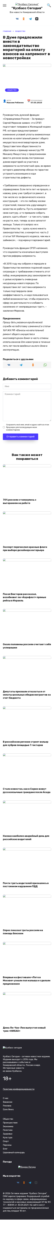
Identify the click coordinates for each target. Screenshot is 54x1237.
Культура (7, 1137)
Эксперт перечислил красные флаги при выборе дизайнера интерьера (25, 548)
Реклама (7, 1106)
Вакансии (7, 1102)
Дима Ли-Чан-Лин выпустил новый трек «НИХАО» (24, 1029)
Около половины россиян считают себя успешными (27, 646)
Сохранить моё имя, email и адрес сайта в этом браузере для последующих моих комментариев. (27, 427)
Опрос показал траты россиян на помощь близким (23, 932)
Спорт (6, 1141)
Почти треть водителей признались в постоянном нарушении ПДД (26, 885)
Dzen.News (8, 1109)
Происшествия (10, 1123)
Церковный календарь (14, 1152)
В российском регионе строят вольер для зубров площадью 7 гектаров (25, 743)
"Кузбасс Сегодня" (27, 8)
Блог (5, 1149)
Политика (7, 1130)
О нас (5, 1098)
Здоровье (7, 1134)
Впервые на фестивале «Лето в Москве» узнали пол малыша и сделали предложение (26, 980)
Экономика (8, 1126)
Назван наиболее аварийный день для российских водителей (26, 838)
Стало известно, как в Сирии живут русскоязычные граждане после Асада (26, 790)
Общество (12, 90)
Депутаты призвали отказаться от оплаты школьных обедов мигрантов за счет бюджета (27, 694)
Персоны (7, 1145)
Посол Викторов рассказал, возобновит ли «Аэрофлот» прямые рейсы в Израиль (24, 597)
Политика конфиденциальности (18, 1089)
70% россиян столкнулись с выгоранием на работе (19, 501)
